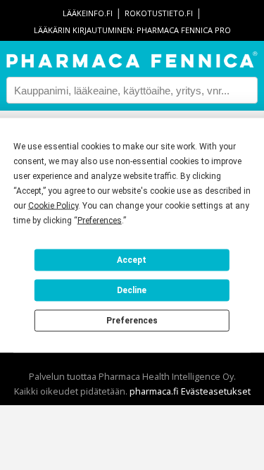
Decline (131, 290)
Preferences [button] (99, 220)
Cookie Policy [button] (53, 205)
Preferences (132, 321)
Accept (131, 260)
